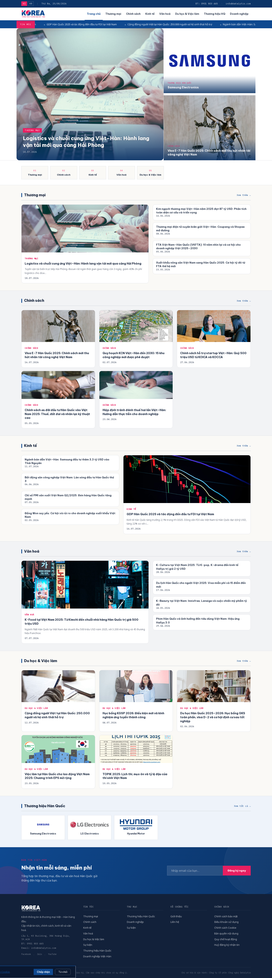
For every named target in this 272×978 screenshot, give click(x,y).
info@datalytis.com (238, 3)
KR (30, 3)
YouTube (52, 954)
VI (24, 3)
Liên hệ (174, 922)
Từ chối (62, 971)
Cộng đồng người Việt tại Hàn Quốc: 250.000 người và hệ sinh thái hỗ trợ (117, 24)
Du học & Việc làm (187, 13)
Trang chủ (94, 13)
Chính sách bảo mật (226, 916)
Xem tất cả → (242, 805)
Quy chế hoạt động (225, 939)
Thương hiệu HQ (214, 13)
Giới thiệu (176, 916)
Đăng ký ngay (237, 870)
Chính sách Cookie (225, 927)
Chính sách (133, 13)
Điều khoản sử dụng (226, 922)
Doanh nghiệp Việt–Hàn (97, 956)
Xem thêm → (244, 194)
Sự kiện (87, 945)
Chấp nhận (43, 971)
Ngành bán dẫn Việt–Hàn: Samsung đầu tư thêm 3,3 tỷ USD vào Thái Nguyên (215, 24)
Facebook (26, 954)
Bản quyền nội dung (226, 933)
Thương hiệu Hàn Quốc (97, 950)
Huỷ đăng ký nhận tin (227, 945)
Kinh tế (150, 13)
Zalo (39, 954)
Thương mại (113, 13)
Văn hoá (164, 13)
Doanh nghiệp (239, 13)
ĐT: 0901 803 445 (207, 3)
